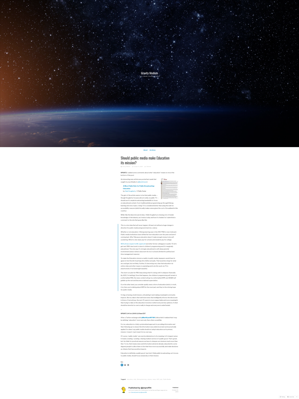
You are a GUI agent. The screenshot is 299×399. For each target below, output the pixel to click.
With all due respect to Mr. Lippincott (133, 244)
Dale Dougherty (130, 191)
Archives (153, 150)
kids (135, 379)
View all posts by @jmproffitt (139, 392)
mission (149, 379)
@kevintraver (142, 182)
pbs (161, 379)
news (154, 379)
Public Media (167, 379)
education (130, 379)
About (145, 150)
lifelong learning (142, 379)
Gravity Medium (149, 73)
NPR (158, 379)
